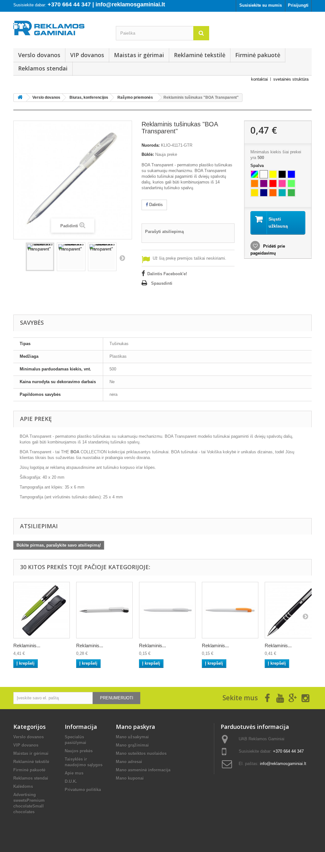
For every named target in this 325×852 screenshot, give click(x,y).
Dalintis (155, 204)
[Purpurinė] (263, 183)
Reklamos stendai (43, 68)
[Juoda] (282, 174)
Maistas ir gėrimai (139, 55)
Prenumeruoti (116, 698)
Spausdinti (161, 283)
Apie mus (74, 773)
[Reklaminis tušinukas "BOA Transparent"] (40, 257)
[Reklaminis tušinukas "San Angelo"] (293, 610)
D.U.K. (71, 781)
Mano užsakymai (132, 737)
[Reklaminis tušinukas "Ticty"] (104, 610)
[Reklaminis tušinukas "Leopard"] (167, 610)
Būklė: (148, 154)
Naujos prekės (79, 751)
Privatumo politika (83, 789)
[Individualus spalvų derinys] (254, 174)
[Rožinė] (282, 183)
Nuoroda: (151, 145)
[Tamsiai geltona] (254, 192)
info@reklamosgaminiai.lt (283, 763)
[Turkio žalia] (282, 192)
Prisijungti (298, 5)
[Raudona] (272, 183)
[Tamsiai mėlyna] (263, 192)
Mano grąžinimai (132, 745)
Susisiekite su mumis (260, 5)
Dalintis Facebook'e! (167, 273)
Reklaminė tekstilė (199, 55)
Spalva (257, 165)
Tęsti (122, 258)
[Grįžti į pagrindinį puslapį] (20, 98)
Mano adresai (129, 761)
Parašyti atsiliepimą (164, 231)
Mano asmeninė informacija (143, 770)
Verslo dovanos (39, 55)
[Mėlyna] (291, 174)
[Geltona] (272, 174)
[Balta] (263, 174)
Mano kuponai (130, 778)
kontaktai (259, 79)
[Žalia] (291, 192)
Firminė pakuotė (257, 55)
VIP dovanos (87, 55)
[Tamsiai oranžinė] (272, 192)
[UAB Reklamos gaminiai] (59, 29)
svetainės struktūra (290, 79)
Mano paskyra (135, 726)
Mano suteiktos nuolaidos (141, 753)
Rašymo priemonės (135, 97)
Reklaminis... (26, 645)
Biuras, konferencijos (89, 97)
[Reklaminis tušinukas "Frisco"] (41, 610)
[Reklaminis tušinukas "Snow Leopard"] (230, 610)
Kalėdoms (23, 786)
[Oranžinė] (254, 183)
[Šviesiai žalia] (291, 183)
